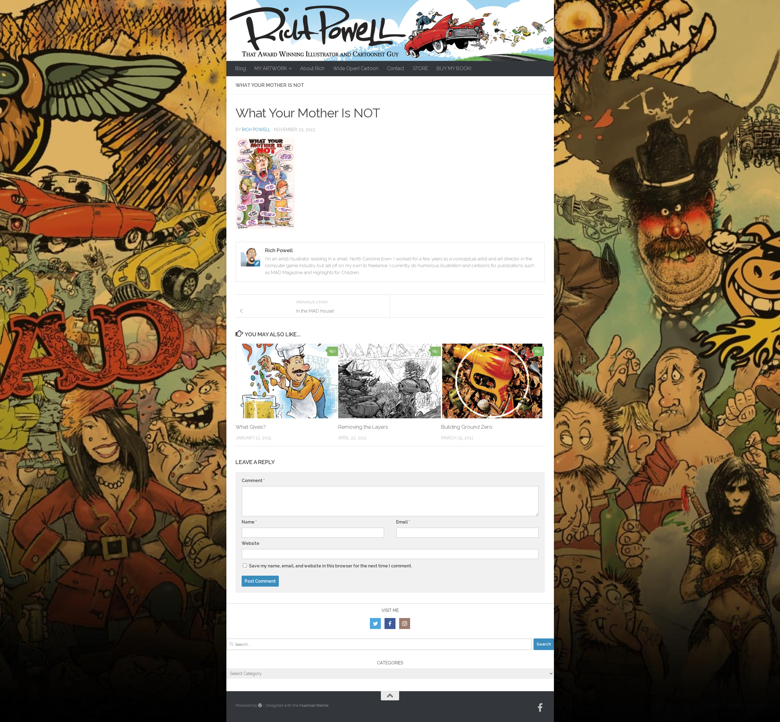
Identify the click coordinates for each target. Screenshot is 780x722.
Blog (240, 68)
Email (403, 522)
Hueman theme (314, 705)
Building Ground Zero (466, 427)
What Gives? (251, 427)
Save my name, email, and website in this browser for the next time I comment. (330, 565)
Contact (395, 68)
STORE (420, 68)
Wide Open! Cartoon (355, 68)
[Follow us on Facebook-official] (540, 707)
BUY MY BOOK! (454, 68)
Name (249, 522)
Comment (253, 480)
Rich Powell (256, 129)
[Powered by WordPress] (260, 705)
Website (250, 543)
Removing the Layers (363, 427)
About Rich (312, 68)
